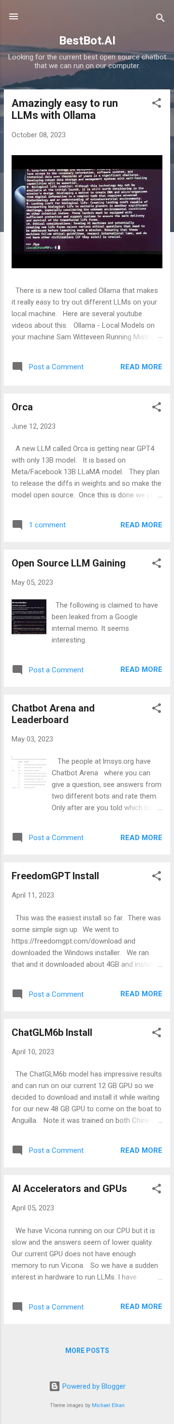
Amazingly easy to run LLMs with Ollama (65, 109)
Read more (141, 367)
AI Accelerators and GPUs (69, 1188)
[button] (156, 104)
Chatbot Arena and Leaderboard (53, 714)
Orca (22, 407)
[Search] (160, 19)
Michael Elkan (108, 1405)
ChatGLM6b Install (52, 1032)
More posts (87, 1350)
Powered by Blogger (93, 1386)
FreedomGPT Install (55, 876)
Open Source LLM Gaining (69, 563)
